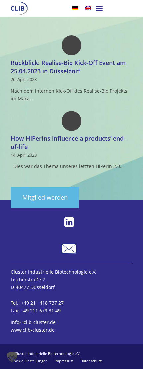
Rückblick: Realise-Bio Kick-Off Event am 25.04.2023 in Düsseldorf (68, 67)
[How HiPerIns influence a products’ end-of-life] (71, 120)
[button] (12, 357)
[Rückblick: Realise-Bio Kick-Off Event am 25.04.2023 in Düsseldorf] (71, 45)
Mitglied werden (45, 197)
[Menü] (99, 8)
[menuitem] (99, 8)
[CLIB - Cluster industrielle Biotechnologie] (19, 8)
